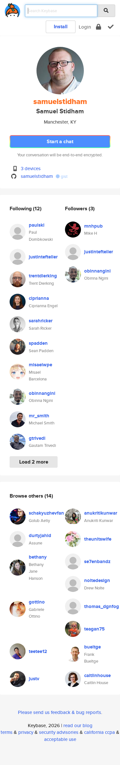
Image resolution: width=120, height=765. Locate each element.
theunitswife (97, 539)
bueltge (92, 646)
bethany (38, 557)
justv (34, 678)
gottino (37, 601)
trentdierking (43, 275)
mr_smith (39, 415)
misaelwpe (40, 364)
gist (64, 176)
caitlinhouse (97, 675)
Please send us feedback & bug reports (59, 712)
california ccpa (99, 732)
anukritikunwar (100, 513)
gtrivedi (37, 438)
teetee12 (38, 651)
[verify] (111, 27)
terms (6, 732)
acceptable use (60, 739)
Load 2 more (33, 461)
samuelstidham (37, 176)
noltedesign (97, 580)
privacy (25, 732)
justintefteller (43, 256)
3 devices (31, 168)
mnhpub (93, 226)
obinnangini (42, 393)
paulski (36, 225)
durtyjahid (40, 535)
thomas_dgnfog (101, 606)
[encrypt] (98, 27)
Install (61, 26)
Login (85, 26)
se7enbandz (97, 561)
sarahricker (40, 320)
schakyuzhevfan (46, 513)
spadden (38, 343)
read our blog (77, 725)
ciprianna (39, 298)
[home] (12, 9)
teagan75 (94, 628)
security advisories (58, 732)
